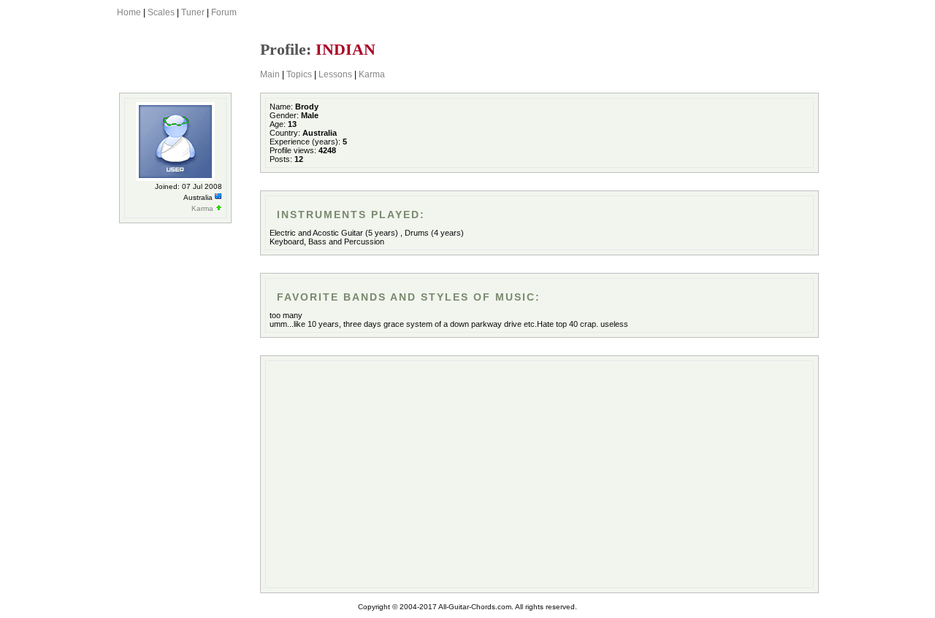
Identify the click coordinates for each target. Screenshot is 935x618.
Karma (372, 74)
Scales (161, 12)
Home (129, 12)
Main (270, 74)
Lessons (335, 74)
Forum (224, 12)
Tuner (193, 12)
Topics (299, 74)
